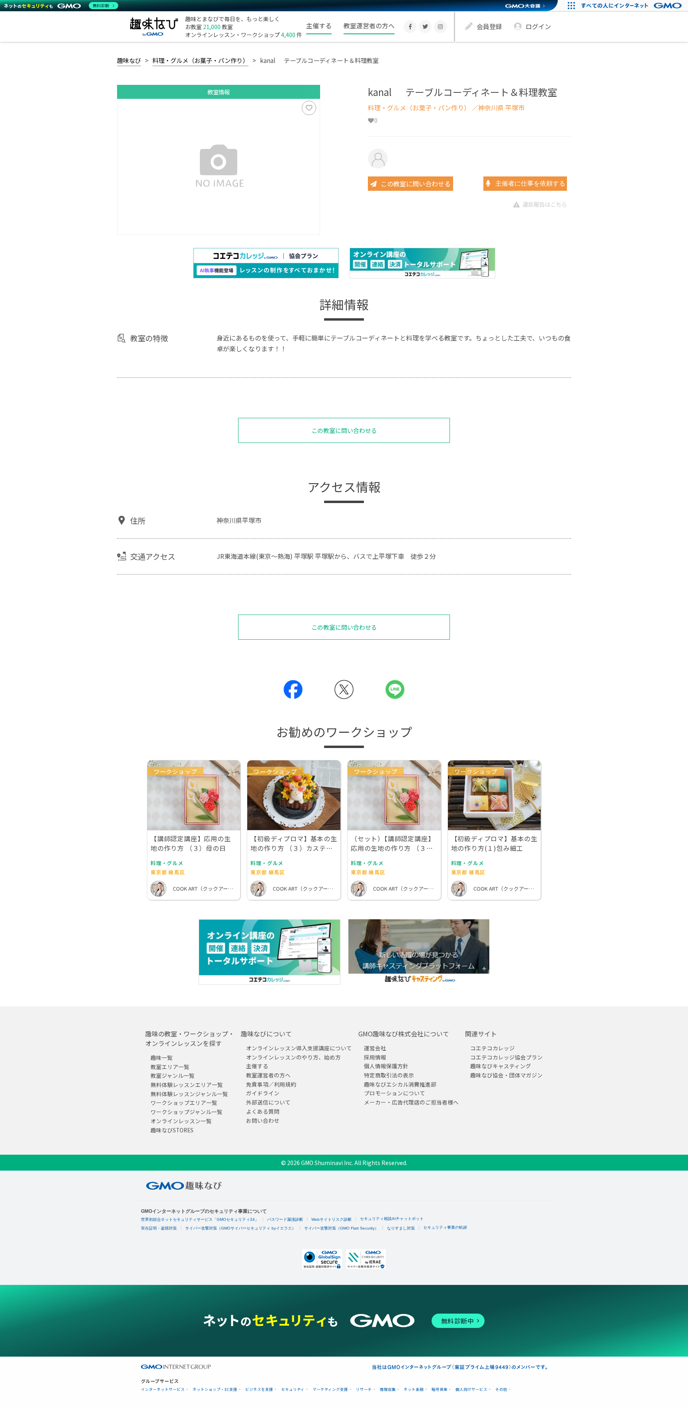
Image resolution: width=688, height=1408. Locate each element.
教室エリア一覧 (170, 1066)
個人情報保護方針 (386, 1066)
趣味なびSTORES (172, 1130)
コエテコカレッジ (492, 1048)
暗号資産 (440, 1389)
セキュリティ (293, 1389)
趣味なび (129, 60)
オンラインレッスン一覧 (181, 1121)
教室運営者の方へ (369, 25)
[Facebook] (410, 26)
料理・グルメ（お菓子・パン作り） (200, 60)
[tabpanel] (218, 167)
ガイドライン (263, 1093)
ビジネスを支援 (259, 1389)
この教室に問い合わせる (416, 183)
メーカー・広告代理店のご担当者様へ (411, 1102)
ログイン (538, 26)
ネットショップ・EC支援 (215, 1389)
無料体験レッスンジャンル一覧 (189, 1094)
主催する (319, 25)
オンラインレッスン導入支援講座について (299, 1048)
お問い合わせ (263, 1120)
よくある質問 (263, 1111)
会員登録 (489, 26)
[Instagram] (440, 26)
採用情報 (375, 1057)
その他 (501, 1389)
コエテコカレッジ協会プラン (506, 1057)
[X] (425, 26)
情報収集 (388, 1389)
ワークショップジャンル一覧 (186, 1112)
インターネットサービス (163, 1389)
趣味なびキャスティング (500, 1066)
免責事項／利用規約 (271, 1084)
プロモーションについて (394, 1093)
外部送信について (268, 1102)
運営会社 (375, 1048)
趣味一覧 (161, 1057)
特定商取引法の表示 (389, 1075)
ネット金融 (414, 1389)
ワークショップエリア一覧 (183, 1102)
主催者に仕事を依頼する (529, 183)
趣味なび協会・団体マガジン (506, 1075)
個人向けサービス (471, 1389)
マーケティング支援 (330, 1389)
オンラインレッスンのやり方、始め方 (293, 1057)
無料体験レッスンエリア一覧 (186, 1085)
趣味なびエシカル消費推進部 (400, 1084)
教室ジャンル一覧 (172, 1075)
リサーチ (364, 1389)
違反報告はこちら (544, 204)
